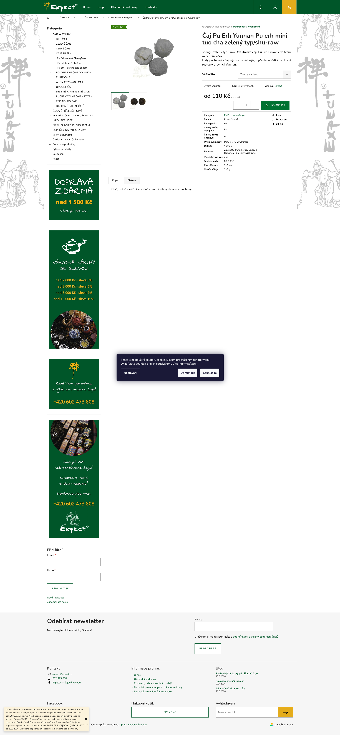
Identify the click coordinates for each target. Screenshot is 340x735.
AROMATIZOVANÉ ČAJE (70, 82)
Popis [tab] (115, 180)
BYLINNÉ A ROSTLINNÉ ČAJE (73, 91)
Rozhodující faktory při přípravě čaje (237, 673)
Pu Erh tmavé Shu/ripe (69, 63)
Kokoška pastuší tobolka (230, 681)
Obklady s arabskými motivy (68, 139)
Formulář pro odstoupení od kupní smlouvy (158, 687)
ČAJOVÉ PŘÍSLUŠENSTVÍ (67, 111)
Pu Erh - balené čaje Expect (72, 67)
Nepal (55, 158)
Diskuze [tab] (131, 180)
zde (193, 364)
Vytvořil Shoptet (284, 724)
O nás (137, 675)
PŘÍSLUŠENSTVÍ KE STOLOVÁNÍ (71, 125)
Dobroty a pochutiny (63, 144)
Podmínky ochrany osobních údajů (153, 683)
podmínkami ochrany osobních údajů (255, 636)
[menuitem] (86, 7)
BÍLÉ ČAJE (62, 39)
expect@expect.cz (62, 674)
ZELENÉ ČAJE (63, 44)
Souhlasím (210, 373)
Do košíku (278, 105)
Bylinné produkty (61, 149)
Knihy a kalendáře (62, 135)
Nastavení (130, 373)
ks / (170, 712)
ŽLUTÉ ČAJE (63, 77)
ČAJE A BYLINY (61, 34)
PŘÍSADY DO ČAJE (66, 101)
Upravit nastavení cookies (133, 724)
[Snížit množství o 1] (237, 105)
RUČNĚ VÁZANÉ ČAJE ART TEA (74, 96)
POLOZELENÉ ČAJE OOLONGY (73, 72)
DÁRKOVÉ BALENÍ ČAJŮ (70, 106)
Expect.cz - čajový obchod (66, 682)
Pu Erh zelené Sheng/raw (71, 58)
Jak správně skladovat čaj (230, 688)
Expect (278, 86)
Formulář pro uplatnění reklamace (153, 691)
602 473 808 (59, 678)
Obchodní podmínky (145, 679)
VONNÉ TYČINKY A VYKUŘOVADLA (73, 115)
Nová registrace (55, 597)
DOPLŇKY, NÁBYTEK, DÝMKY (69, 130)
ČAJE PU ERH (64, 53)
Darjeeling (58, 154)
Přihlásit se (60, 588)
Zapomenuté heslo (57, 602)
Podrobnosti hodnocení (246, 26)
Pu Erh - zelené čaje (234, 115)
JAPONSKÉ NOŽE (62, 120)
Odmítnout (187, 373)
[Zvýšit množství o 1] (255, 105)
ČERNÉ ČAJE (63, 48)
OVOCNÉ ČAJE (64, 87)
